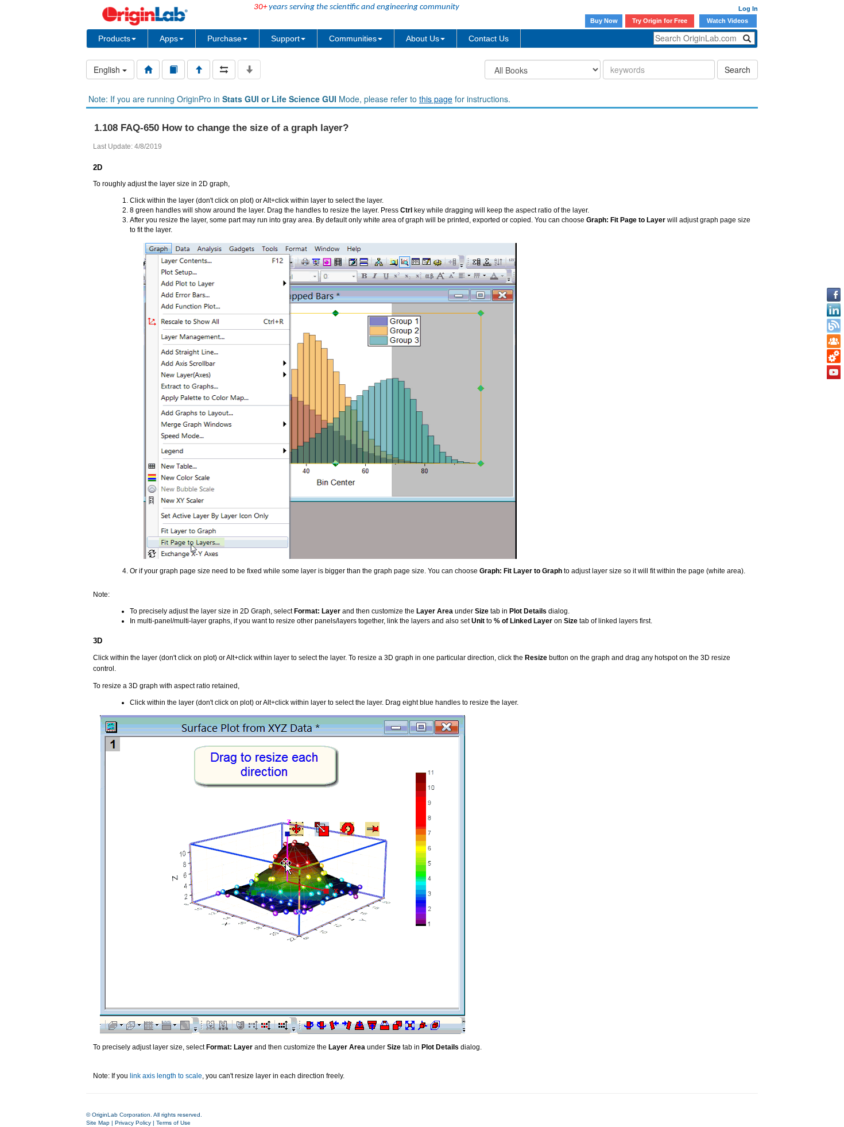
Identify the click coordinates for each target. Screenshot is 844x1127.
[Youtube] (833, 372)
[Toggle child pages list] (249, 69)
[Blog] (833, 325)
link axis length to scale (166, 1076)
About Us (422, 38)
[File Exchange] (833, 356)
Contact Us (489, 38)
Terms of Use (173, 1123)
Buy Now (604, 20)
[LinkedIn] (833, 310)
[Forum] (833, 341)
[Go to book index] (173, 69)
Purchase (224, 38)
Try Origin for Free (659, 20)
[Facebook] (833, 294)
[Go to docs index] (148, 69)
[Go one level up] (198, 69)
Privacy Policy (133, 1123)
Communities (353, 38)
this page (435, 99)
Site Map (98, 1123)
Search (737, 69)
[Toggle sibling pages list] (223, 69)
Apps (169, 38)
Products (114, 38)
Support (285, 38)
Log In (748, 8)
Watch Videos (728, 20)
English (108, 69)
